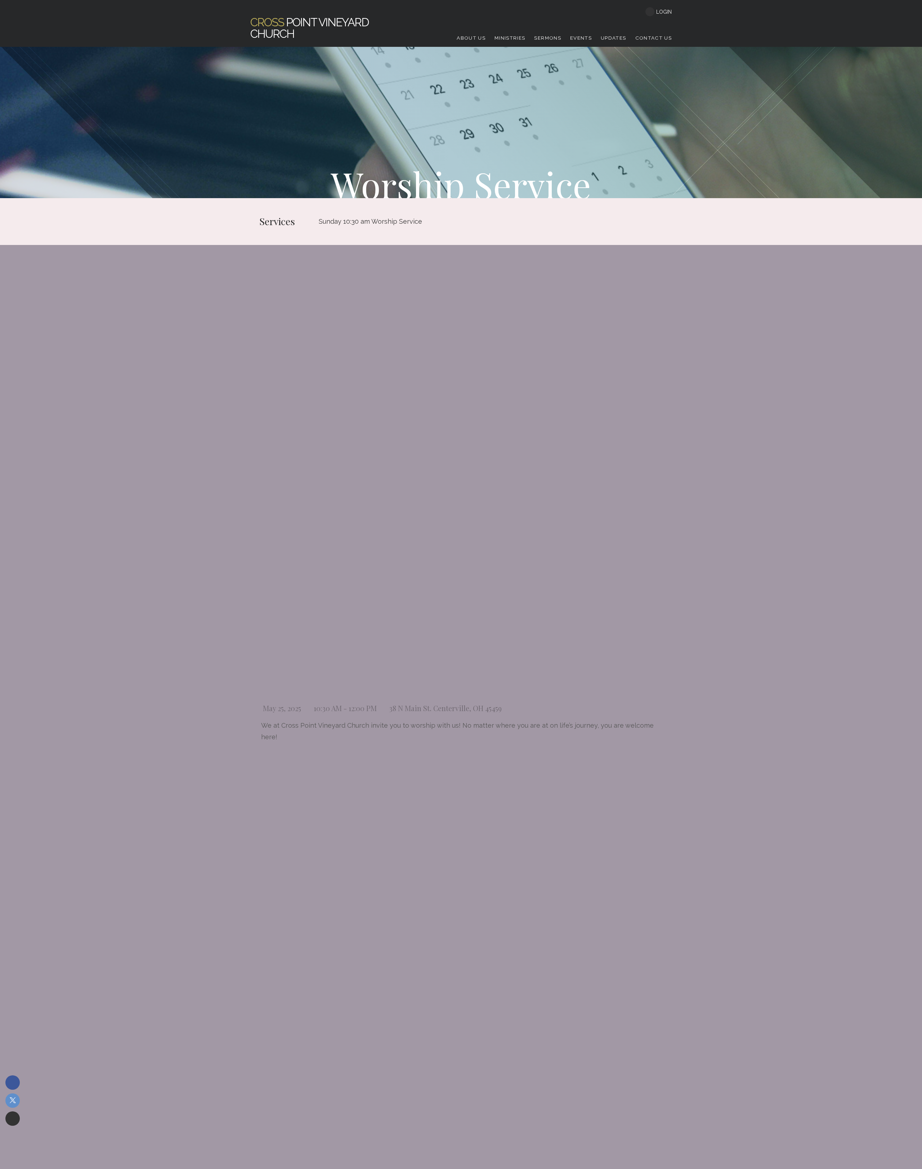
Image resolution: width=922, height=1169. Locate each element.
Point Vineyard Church (309, 27)
